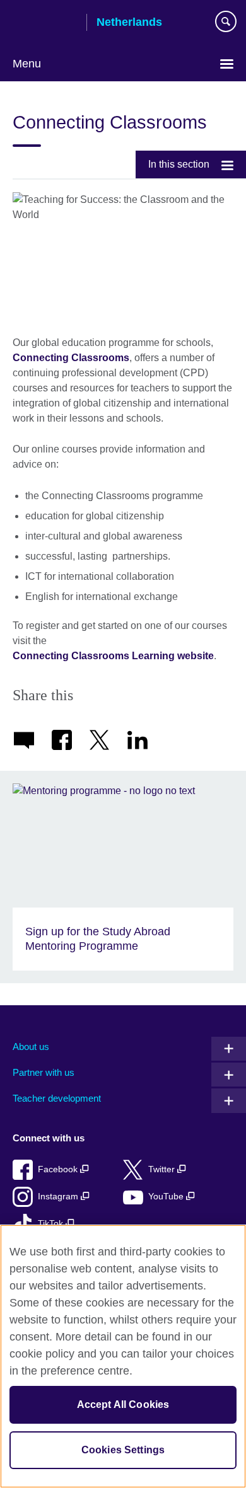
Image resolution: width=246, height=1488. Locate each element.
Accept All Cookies (123, 1404)
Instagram (59, 1196)
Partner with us (43, 1072)
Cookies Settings (123, 1450)
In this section (178, 164)
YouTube (167, 1196)
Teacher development (57, 1098)
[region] (123, 1356)
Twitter (162, 1169)
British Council (45, 23)
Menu (27, 63)
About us (31, 1046)
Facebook (59, 1169)
